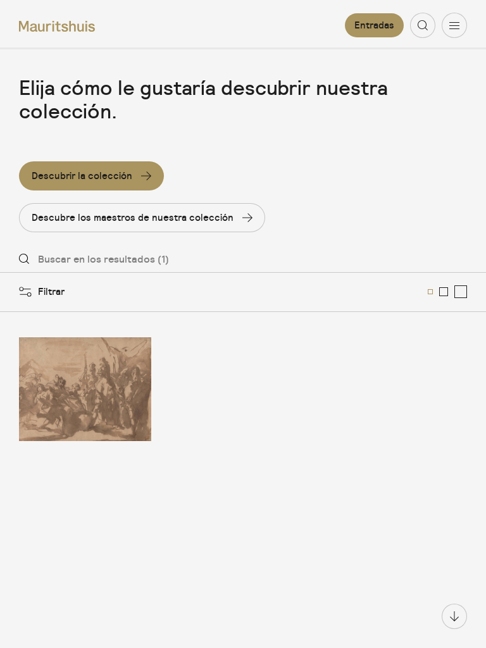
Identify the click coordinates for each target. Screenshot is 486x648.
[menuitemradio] (430, 291)
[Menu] (454, 25)
